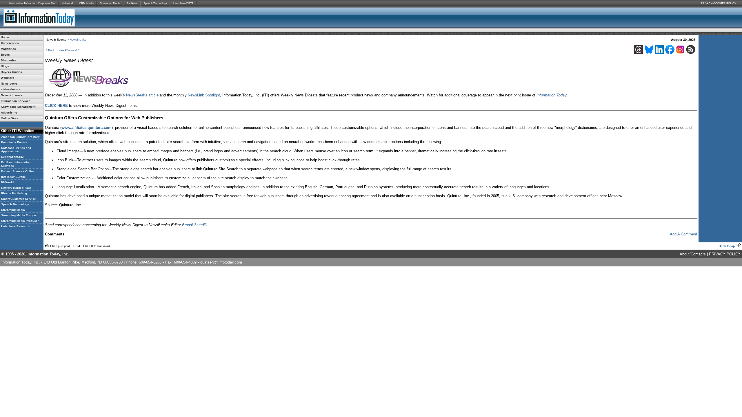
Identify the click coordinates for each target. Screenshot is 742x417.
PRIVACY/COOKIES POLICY (718, 3)
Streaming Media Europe (18, 215)
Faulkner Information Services (15, 164)
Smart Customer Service (18, 198)
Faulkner (132, 3)
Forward (71, 50)
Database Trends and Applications (16, 149)
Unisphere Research (15, 226)
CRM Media (86, 3)
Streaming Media (110, 3)
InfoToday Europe (13, 176)
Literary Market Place (16, 187)
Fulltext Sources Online (17, 171)
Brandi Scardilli (194, 225)
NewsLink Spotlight (204, 95)
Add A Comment (683, 234)
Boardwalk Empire (14, 142)
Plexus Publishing (14, 193)
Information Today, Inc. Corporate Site (32, 3)
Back (51, 50)
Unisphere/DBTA (183, 3)
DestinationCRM (12, 156)
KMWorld (67, 3)
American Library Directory (20, 136)
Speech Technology (155, 3)
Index (60, 50)
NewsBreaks (78, 39)
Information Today (552, 95)
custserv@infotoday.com (221, 262)
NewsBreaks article (142, 95)
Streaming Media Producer (20, 220)
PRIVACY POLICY (725, 254)
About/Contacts (693, 254)
